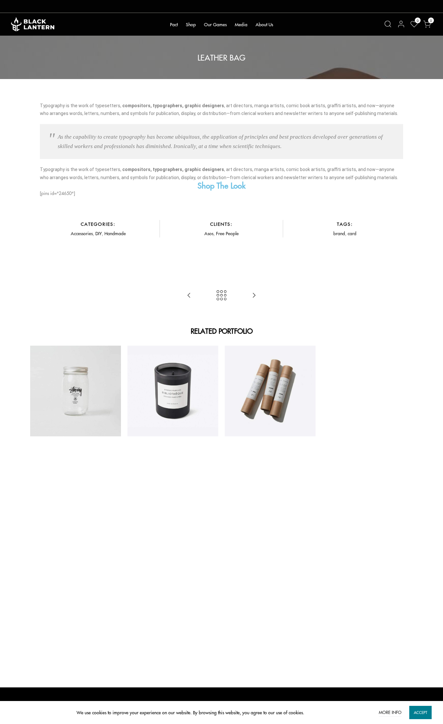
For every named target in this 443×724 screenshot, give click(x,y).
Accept (420, 712)
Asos (208, 233)
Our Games (215, 24)
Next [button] (405, 391)
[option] (75, 391)
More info (390, 712)
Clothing (175, 384)
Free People (227, 233)
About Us (264, 24)
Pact (174, 24)
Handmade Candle (173, 376)
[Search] (387, 24)
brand (339, 233)
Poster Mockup (270, 376)
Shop (191, 24)
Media (241, 24)
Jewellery (193, 384)
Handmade (115, 233)
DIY (98, 233)
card (352, 233)
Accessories (82, 233)
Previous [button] (38, 391)
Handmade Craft (76, 376)
